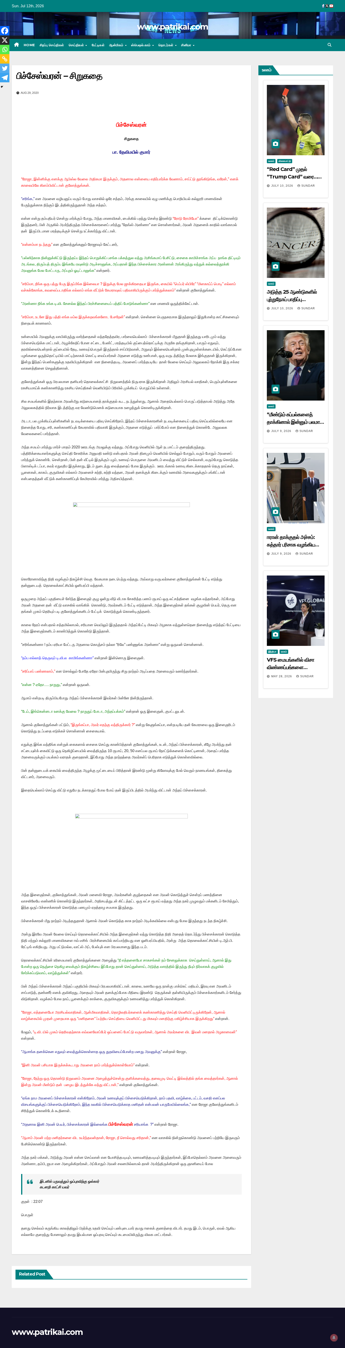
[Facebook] (4, 30)
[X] (4, 40)
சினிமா (186, 45)
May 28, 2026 (282, 676)
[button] (329, 45)
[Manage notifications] (334, 1337)
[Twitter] (4, 68)
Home (29, 45)
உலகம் (271, 161)
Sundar (308, 185)
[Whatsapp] (4, 49)
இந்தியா (272, 651)
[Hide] (2, 87)
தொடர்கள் (166, 45)
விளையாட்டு (285, 161)
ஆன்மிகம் (116, 45)
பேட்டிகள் (98, 45)
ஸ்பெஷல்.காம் (141, 45)
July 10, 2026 (282, 185)
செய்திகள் (77, 45)
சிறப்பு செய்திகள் (52, 45)
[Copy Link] (4, 59)
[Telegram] (4, 77)
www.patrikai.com (172, 27)
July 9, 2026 (281, 431)
